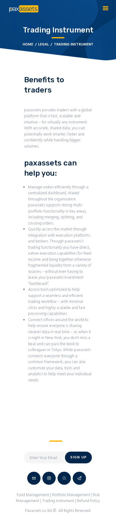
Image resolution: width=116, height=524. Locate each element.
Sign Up (78, 457)
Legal (43, 45)
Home (28, 45)
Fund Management (33, 495)
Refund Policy (88, 501)
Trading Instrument (58, 501)
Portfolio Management (71, 495)
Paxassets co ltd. (39, 511)
